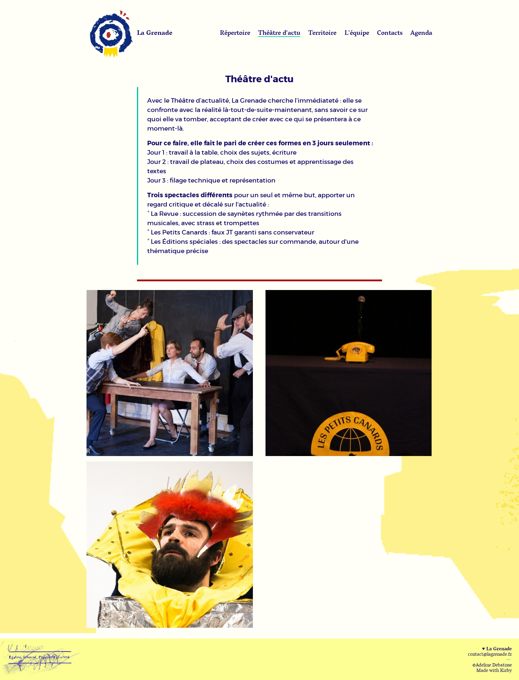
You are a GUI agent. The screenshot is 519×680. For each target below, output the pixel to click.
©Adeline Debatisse (492, 665)
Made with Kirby (494, 670)
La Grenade (154, 32)
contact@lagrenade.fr (490, 654)
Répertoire (235, 32)
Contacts (389, 32)
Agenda (421, 32)
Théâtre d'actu (279, 32)
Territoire (322, 32)
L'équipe (356, 32)
